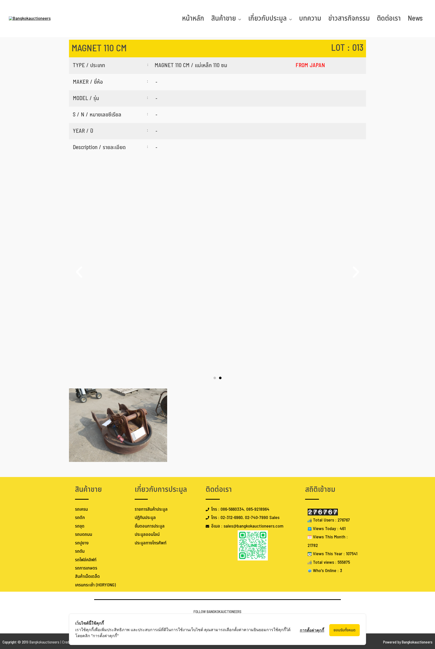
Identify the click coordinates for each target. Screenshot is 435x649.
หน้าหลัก (193, 18)
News (415, 18)
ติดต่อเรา (389, 18)
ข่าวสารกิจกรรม (349, 18)
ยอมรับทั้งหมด (344, 630)
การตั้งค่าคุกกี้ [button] (312, 630)
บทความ (310, 18)
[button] (79, 272)
